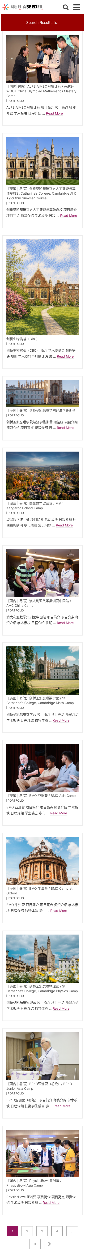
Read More (54, 113)
